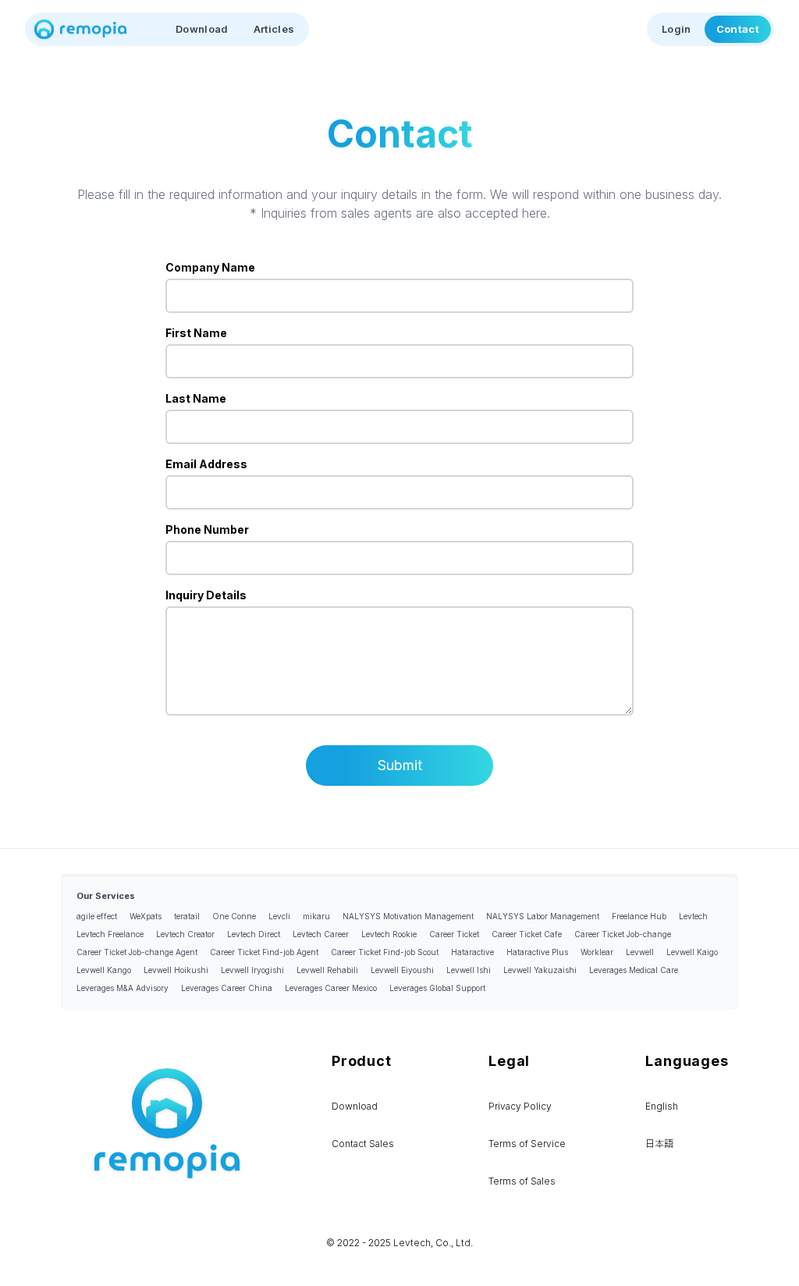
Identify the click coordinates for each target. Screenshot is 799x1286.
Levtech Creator (185, 934)
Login (676, 29)
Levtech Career (321, 934)
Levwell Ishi (468, 970)
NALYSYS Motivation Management (408, 916)
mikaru (316, 916)
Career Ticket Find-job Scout (385, 952)
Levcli (279, 916)
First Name (196, 332)
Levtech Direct (253, 934)
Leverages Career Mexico (331, 988)
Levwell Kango (103, 970)
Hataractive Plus (537, 952)
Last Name (195, 398)
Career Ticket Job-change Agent (136, 952)
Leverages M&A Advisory (122, 988)
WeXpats (146, 916)
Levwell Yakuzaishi (540, 970)
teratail (187, 916)
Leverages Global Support (437, 988)
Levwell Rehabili (327, 970)
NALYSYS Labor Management (542, 916)
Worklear (597, 952)
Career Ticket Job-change (622, 934)
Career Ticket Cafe (527, 934)
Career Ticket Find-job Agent (264, 952)
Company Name (210, 267)
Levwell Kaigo (692, 952)
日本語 (659, 1143)
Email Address (206, 464)
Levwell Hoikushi (176, 970)
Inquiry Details (206, 595)
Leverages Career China (226, 988)
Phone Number (207, 529)
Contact (737, 29)
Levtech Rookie (389, 934)
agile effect (96, 916)
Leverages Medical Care (633, 970)
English (661, 1106)
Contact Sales (363, 1143)
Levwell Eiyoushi (402, 970)
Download (202, 29)
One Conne (234, 916)
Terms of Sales (522, 1181)
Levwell (640, 952)
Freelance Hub (639, 916)
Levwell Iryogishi (252, 970)
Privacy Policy (520, 1106)
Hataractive (472, 952)
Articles (274, 29)
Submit (400, 765)
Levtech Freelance (110, 934)
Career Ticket (454, 934)
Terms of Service (527, 1143)
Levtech (693, 916)
